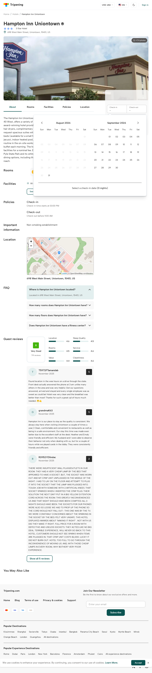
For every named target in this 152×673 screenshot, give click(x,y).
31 (49, 175)
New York (42, 654)
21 (77, 160)
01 (85, 136)
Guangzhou (35, 637)
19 (63, 160)
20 (70, 160)
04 (56, 144)
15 (85, 152)
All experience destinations (119, 654)
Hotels (15, 14)
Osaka (53, 632)
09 (42, 152)
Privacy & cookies (52, 600)
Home (6, 14)
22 (84, 160)
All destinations (51, 637)
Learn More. (111, 662)
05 (63, 144)
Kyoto (112, 632)
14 (78, 152)
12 (63, 152)
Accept (138, 663)
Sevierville (34, 632)
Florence (66, 654)
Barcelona (55, 654)
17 (49, 160)
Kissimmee (9, 632)
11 (56, 152)
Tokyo (44, 632)
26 (63, 167)
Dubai (15, 654)
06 (70, 144)
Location (85, 107)
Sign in (145, 5)
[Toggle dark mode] (133, 5)
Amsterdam (79, 654)
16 (42, 160)
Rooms (30, 107)
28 (77, 167)
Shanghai (21, 632)
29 (84, 167)
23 (42, 167)
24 (49, 167)
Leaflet (64, 273)
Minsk (136, 632)
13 (70, 152)
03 (49, 144)
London (23, 637)
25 (56, 167)
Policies (67, 107)
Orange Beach (10, 637)
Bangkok (73, 632)
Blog (17, 600)
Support (71, 600)
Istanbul (62, 632)
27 (70, 167)
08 (84, 144)
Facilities (48, 107)
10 (49, 152)
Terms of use (31, 600)
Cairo (100, 654)
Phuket (91, 654)
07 (77, 144)
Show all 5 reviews (40, 558)
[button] (59, 253)
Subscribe (115, 612)
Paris (23, 654)
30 (42, 175)
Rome (6, 654)
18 (56, 160)
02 (42, 144)
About (12, 107)
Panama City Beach (89, 632)
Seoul (104, 632)
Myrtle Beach (124, 632)
